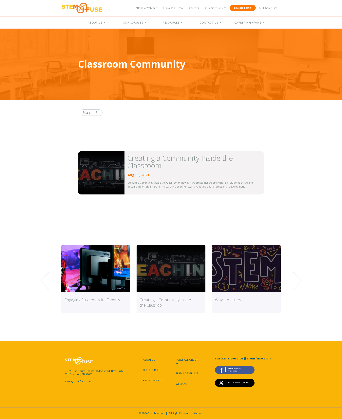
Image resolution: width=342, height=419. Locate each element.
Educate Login (242, 7)
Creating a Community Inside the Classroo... (165, 302)
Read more (250, 206)
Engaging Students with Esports (92, 299)
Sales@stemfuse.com (78, 381)
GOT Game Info (268, 8)
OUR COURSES (151, 370)
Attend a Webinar (146, 8)
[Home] (82, 8)
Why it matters (228, 299)
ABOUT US (149, 359)
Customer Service (215, 8)
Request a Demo (173, 8)
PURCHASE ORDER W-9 (187, 361)
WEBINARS (182, 384)
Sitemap (198, 413)
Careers (194, 8)
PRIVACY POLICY (152, 380)
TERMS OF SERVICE (187, 373)
